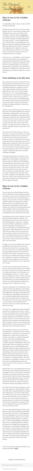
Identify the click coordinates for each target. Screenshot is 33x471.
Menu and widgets (28, 8)
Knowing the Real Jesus (18, 465)
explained (24, 35)
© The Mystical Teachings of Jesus (10, 469)
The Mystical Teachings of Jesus (13, 7)
